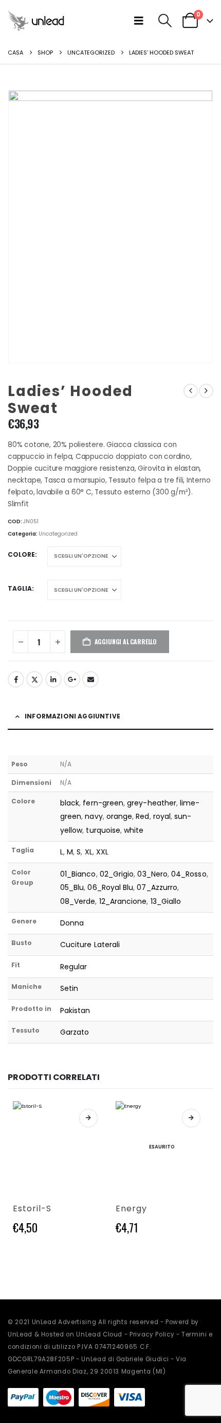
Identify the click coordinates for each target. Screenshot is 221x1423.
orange (119, 816)
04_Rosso (189, 874)
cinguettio (34, 679)
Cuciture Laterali (90, 944)
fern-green (103, 803)
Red (142, 816)
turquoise (103, 830)
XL (89, 852)
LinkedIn (53, 679)
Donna (72, 923)
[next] (206, 391)
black (69, 803)
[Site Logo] (36, 20)
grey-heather (151, 803)
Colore (21, 554)
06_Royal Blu (110, 887)
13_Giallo (166, 901)
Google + (72, 679)
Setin (69, 988)
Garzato (74, 1032)
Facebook (16, 679)
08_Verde (78, 901)
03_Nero (152, 874)
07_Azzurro (157, 887)
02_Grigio (117, 874)
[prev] (190, 391)
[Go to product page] (59, 1147)
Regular (73, 967)
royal (162, 816)
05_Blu (72, 887)
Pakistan (75, 1010)
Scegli (88, 1118)
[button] (141, 20)
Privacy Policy (152, 1334)
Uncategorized (58, 534)
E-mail (90, 679)
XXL (102, 852)
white (133, 830)
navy (93, 816)
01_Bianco (78, 874)
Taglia (20, 588)
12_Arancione (123, 901)
